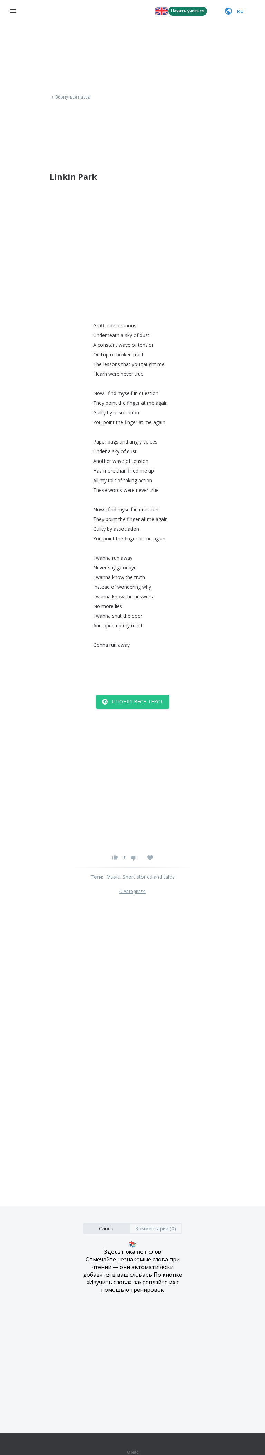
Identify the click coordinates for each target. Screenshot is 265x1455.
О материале (132, 891)
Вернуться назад (72, 97)
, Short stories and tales (147, 877)
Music (113, 877)
